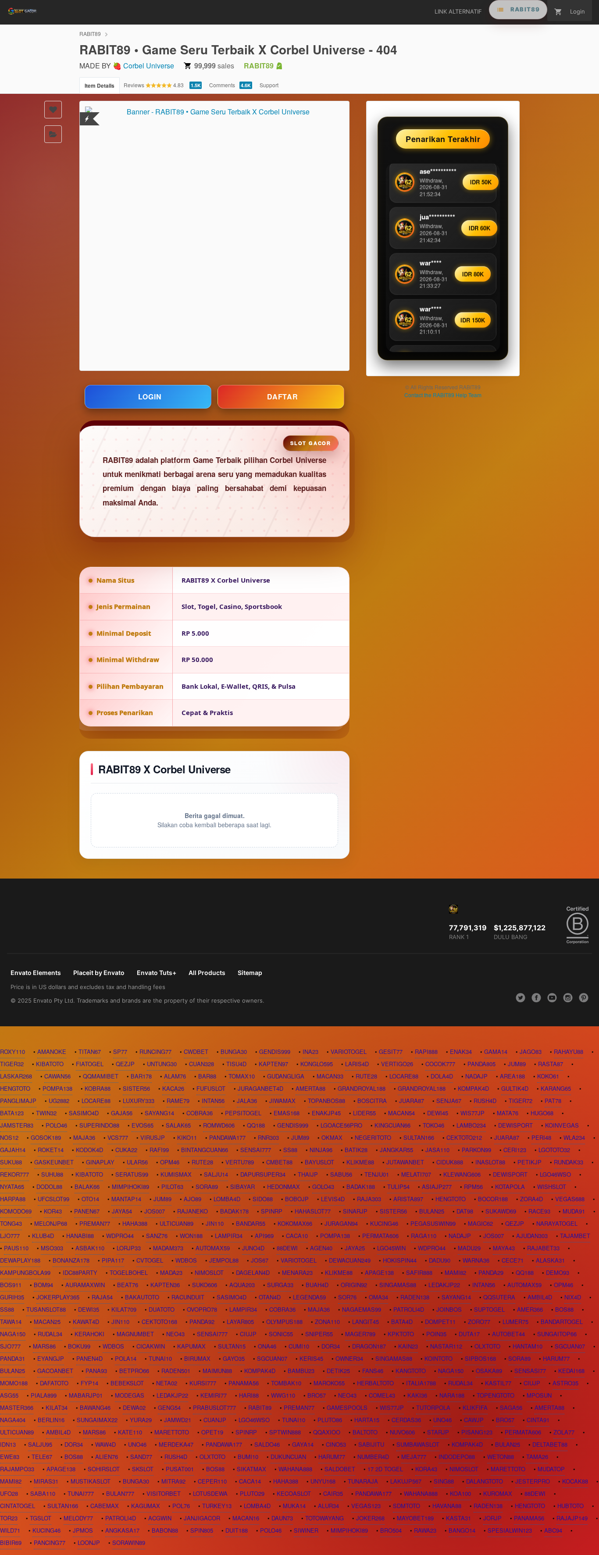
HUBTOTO (570, 1506)
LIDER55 (364, 1113)
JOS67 (259, 1260)
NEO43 (175, 1334)
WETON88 (500, 1456)
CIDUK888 (449, 1162)
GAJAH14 (12, 1150)
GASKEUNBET (54, 1162)
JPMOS (83, 1530)
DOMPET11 (440, 1321)
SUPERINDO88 (99, 1125)
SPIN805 (201, 1530)
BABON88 (165, 1530)
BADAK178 (234, 1211)
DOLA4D (442, 1076)
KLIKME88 (360, 1162)
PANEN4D (89, 1358)
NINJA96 (321, 1150)
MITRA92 (173, 1481)
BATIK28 (356, 1150)
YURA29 (141, 1420)
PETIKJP (529, 1162)
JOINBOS (449, 1309)
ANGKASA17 (122, 1530)
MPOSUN (539, 1395)
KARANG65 (556, 1088)
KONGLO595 (316, 1064)
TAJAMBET (575, 1235)
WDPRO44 (120, 1235)
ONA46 (267, 1346)
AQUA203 (242, 1285)
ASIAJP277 (437, 1186)
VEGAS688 (570, 1199)
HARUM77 (556, 1358)
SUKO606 (204, 1285)
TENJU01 (376, 1174)
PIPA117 (113, 1260)
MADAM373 (168, 1248)
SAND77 (141, 1456)
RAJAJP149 (572, 1518)
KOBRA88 (98, 1088)
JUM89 (517, 1064)
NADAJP (476, 1076)
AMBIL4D (540, 1297)
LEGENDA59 (309, 1297)
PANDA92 (201, 1321)
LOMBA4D (227, 1199)
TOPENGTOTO (495, 1395)
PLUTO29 (252, 1493)
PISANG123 (476, 1432)
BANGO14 (462, 1530)
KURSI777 (202, 1383)
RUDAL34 (50, 1334)
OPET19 (212, 1432)
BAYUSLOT (319, 1162)
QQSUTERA (499, 1297)
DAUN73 (282, 1518)
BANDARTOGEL (562, 1321)
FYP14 (89, 1383)
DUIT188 (236, 1530)
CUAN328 (201, 1064)
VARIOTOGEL (349, 1051)
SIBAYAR (242, 1186)
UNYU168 (322, 1481)
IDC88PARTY (80, 1272)
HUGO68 (542, 1113)
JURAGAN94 (341, 1223)
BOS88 (564, 1309)
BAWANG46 (95, 1407)
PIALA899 (44, 1395)
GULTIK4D (514, 1088)
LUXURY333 (138, 1100)
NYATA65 (12, 1186)
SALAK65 (178, 1125)
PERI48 (541, 1137)
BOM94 (43, 1285)
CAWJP (474, 1420)
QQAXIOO (326, 1432)
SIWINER (306, 1530)
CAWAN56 (57, 1076)
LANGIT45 (365, 1321)
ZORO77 (479, 1321)
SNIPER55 (319, 1334)
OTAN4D (270, 1297)
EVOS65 (142, 1125)
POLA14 (125, 1358)
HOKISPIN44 (400, 1260)
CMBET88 (279, 1162)
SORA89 (207, 1186)
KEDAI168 (571, 1370)
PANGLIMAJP (18, 1100)
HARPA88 (12, 1199)
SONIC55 (281, 1334)
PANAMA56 (243, 1383)
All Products (207, 972)
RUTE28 (366, 1076)
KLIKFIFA (475, 1407)
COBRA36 (199, 1113)
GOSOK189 (46, 1137)
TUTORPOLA (433, 1407)
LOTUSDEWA (210, 1493)
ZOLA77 (563, 1432)
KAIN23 (408, 1346)
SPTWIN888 (285, 1432)
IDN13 (8, 1444)
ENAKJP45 (326, 1113)
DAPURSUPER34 (262, 1174)
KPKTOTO (401, 1334)
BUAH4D (317, 1285)
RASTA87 (550, 1064)
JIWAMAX (282, 1100)
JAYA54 (122, 1211)
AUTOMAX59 (213, 1248)
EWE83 (9, 1456)
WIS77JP (472, 1113)
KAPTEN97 (273, 1064)
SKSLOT (142, 1469)
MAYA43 (504, 1248)
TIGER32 (12, 1064)
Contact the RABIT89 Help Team (442, 395)
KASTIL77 (498, 1383)
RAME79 (178, 1100)
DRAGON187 (369, 1346)
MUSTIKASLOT (91, 1481)
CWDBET (196, 1051)
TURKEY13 (217, 1506)
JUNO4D (253, 1248)
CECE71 (513, 1260)
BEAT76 (127, 1285)
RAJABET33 (543, 1248)
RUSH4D (485, 1100)
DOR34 (330, 1346)
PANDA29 (490, 1272)
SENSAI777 (255, 1150)
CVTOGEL (149, 1260)
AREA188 (512, 1076)
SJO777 (10, 1346)
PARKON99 (476, 1150)
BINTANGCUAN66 (204, 1150)
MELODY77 (78, 1518)
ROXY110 (12, 1051)
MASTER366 (16, 1407)
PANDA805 (481, 1064)
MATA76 (507, 1113)
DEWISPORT (515, 1125)
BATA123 (12, 1113)
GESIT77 (391, 1051)
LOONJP (89, 1542)
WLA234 (574, 1137)
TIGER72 (520, 1100)
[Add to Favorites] (53, 109)
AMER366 (530, 1309)
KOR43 (53, 1211)
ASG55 (9, 1395)
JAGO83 (531, 1051)
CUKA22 (126, 1150)
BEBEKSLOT (127, 1383)
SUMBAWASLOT (417, 1444)
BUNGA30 (234, 1051)
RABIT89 (90, 33)
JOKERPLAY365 (57, 1297)
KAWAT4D (86, 1321)
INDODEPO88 (457, 1456)
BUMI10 (248, 1456)
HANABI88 (80, 1235)
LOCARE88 (403, 1076)
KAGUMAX (145, 1506)
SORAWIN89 (128, 1542)
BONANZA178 (71, 1260)
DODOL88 (49, 1186)
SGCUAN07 (570, 1346)
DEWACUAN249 (350, 1260)
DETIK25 (338, 1370)
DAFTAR (282, 396)
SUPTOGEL (489, 1309)
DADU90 (439, 1260)
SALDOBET (339, 1469)
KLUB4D (43, 1235)
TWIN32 (46, 1113)
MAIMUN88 (217, 1370)
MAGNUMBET (135, 1334)
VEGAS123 (366, 1506)
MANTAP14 (126, 1199)
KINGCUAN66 (392, 1125)
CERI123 (514, 1150)
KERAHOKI (89, 1334)
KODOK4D (89, 1150)
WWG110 (283, 1395)
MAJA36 (84, 1137)
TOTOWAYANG (324, 1518)
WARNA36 (476, 1260)
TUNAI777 (81, 1493)
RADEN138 (414, 1297)
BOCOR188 (493, 1199)
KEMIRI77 (213, 1395)
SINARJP (355, 1211)
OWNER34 (349, 1358)
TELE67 (42, 1456)
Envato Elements (36, 972)
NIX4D (572, 1297)
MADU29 (469, 1248)
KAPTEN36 (165, 1285)
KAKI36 (417, 1395)
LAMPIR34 (228, 1235)
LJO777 (10, 1235)
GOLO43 (323, 1186)
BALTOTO (365, 1432)
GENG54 (169, 1407)
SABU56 (341, 1174)
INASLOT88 (490, 1162)
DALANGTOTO (484, 1481)
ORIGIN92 (354, 1285)
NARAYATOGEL (557, 1223)
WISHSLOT (551, 1186)
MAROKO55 (329, 1383)
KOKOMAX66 (295, 1223)
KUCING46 (384, 1223)
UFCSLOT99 (53, 1199)
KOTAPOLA (510, 1186)
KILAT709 (123, 1309)
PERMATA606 (380, 1235)
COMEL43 (382, 1395)
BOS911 (10, 1285)
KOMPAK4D (473, 1088)
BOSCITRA (372, 1100)
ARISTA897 (408, 1199)
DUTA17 (469, 1334)
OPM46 (169, 1162)
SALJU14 (216, 1174)
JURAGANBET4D (260, 1088)
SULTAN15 (232, 1346)
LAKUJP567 (405, 1481)
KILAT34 (57, 1407)
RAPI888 (426, 1051)
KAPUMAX (191, 1346)
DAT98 (464, 1211)
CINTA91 (538, 1420)
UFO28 (9, 1493)
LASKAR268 (16, 1076)
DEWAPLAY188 (20, 1260)
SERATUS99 (131, 1174)
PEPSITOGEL (243, 1113)
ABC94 (553, 1530)
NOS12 (9, 1137)
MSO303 (52, 1248)
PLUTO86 (329, 1420)
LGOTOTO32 (554, 1150)
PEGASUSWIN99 (433, 1223)
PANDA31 (12, 1358)
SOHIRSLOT (104, 1469)
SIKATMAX (251, 1469)
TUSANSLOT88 (46, 1309)
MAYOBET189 (415, 1518)
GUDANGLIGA (285, 1076)
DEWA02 (134, 1407)
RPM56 (473, 1186)
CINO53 (336, 1444)
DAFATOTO (54, 1383)
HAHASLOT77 (313, 1211)
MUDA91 (574, 1211)
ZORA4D (531, 1199)
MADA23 (171, 1272)
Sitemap (250, 972)
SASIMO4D (84, 1113)
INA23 (310, 1051)
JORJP (492, 1518)
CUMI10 (299, 1346)
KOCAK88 (575, 1481)
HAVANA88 (446, 1506)
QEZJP (125, 1064)
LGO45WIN (391, 1248)
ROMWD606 (219, 1125)
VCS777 (117, 1137)
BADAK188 (360, 1186)
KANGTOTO (411, 1370)
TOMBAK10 (286, 1383)
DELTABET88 (549, 1444)
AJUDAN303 (532, 1235)
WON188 (191, 1235)
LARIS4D (357, 1064)
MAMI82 (455, 1272)
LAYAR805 (240, 1321)
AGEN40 (321, 1248)
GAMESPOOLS (347, 1407)
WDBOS (186, 1260)
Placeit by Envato (99, 972)
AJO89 (192, 1199)
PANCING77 (49, 1542)
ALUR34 (328, 1506)
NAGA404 (12, 1420)
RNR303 (268, 1137)
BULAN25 (431, 1211)
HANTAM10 (527, 1346)
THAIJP (308, 1174)
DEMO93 (557, 1272)
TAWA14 (10, 1321)
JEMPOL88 (224, 1260)
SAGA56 (511, 1407)
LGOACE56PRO (341, 1125)
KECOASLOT (294, 1493)
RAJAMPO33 (17, 1469)
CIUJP (248, 1334)
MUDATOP (551, 1469)
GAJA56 (121, 1113)
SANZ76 (157, 1235)
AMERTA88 (310, 1088)
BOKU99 (79, 1346)
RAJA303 (369, 1199)
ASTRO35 (565, 1383)
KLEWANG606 (462, 1174)
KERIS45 (311, 1358)
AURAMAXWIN (85, 1285)
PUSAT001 (180, 1469)
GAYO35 (234, 1358)
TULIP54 (398, 1186)
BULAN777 (120, 1493)
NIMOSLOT (209, 1272)
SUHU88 (52, 1174)
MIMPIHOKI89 (130, 1186)
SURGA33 (280, 1285)
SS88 (290, 1150)
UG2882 (59, 1100)
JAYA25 (355, 1248)
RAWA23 (425, 1530)
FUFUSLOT (210, 1088)
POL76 (181, 1506)
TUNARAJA (363, 1481)
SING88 (444, 1481)
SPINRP (271, 1211)
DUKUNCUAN (288, 1456)
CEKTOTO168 (159, 1321)
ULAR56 (137, 1162)
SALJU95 (40, 1444)
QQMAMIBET (100, 1076)
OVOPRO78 (202, 1309)
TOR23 (9, 1518)
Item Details (99, 85)
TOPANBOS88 (326, 1100)
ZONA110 (327, 1321)
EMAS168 (287, 1113)
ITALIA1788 (421, 1383)
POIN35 (436, 1334)
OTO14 (90, 1199)
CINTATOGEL (17, 1506)
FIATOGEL (89, 1064)
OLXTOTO (487, 1346)
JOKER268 (370, 1518)
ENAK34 (461, 1051)
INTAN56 (213, 1100)
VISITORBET (163, 1493)
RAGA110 (423, 1235)
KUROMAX (497, 1493)
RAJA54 (102, 1297)
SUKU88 (11, 1162)
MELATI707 (416, 1174)
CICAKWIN (150, 1346)
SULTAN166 (418, 1137)
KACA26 (173, 1088)
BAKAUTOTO (142, 1297)
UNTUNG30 (162, 1064)
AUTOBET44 (508, 1334)
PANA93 (96, 1370)
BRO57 (316, 1395)
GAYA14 (303, 1444)
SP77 (120, 1051)
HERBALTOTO (375, 1383)
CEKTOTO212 (464, 1137)
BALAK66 (87, 1186)
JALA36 (247, 1100)
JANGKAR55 (396, 1150)
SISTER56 (136, 1088)
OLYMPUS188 (284, 1321)
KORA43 (426, 1469)
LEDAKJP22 (444, 1285)
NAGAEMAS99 (361, 1309)
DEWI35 (88, 1309)
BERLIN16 (51, 1420)
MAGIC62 (480, 1223)
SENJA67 (448, 1100)
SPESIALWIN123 (510, 1530)
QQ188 (256, 1125)
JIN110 (215, 1223)
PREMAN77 (94, 1223)
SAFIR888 (419, 1272)
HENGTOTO (15, 1088)
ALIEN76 (106, 1456)
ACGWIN (159, 1518)
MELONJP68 (50, 1223)
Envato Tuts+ (156, 972)
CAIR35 (333, 1493)
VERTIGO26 (397, 1064)
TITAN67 (89, 1051)
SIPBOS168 (480, 1358)
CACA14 (250, 1481)
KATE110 (130, 1432)
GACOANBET (55, 1370)
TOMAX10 (241, 1076)
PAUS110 (16, 1248)
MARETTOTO (171, 1432)
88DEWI (287, 1248)
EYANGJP (50, 1358)
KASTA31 (458, 1518)
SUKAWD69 (500, 1211)
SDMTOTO (406, 1506)
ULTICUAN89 (176, 1223)
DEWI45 (437, 1113)
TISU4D (236, 1064)
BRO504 (391, 1530)
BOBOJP (297, 1199)
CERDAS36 (406, 1420)
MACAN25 (47, 1321)
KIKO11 (187, 1137)
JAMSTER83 (16, 1125)
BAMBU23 (301, 1370)
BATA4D (402, 1321)
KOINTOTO (438, 1358)
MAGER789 (360, 1334)
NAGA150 (12, 1334)
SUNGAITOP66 (557, 1334)
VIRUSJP (152, 1137)
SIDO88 (263, 1199)
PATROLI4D (408, 1309)
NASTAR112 (446, 1346)
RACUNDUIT (187, 1297)
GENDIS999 (274, 1051)
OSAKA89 (489, 1370)
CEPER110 (212, 1481)
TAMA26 (537, 1456)
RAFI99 (159, 1150)
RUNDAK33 (568, 1162)
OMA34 (378, 1297)
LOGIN (150, 396)
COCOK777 (440, 1064)
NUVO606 (402, 1432)
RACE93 (539, 1211)
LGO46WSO (555, 1174)
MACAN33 (330, 1076)
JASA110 (437, 1150)
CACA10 (297, 1235)
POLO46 (56, 1125)
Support (269, 85)
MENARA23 (297, 1272)
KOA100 (460, 1493)
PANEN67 (87, 1211)
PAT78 (553, 1100)
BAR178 (141, 1076)
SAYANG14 (159, 1113)
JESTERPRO (532, 1481)
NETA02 (166, 1383)
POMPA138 (57, 1088)
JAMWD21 (177, 1420)
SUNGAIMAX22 (97, 1420)
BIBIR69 (10, 1542)
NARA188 (451, 1395)
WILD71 (10, 1530)
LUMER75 (515, 1321)
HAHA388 (134, 1223)
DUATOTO (162, 1309)
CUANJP (214, 1420)
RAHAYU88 (568, 1051)
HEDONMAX (283, 1186)
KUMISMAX (176, 1174)
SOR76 (347, 1297)
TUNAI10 (160, 1358)
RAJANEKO (192, 1211)
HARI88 (249, 1395)
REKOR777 (14, 1174)
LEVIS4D (333, 1199)
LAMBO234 (471, 1125)
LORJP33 (129, 1248)
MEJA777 (413, 1456)
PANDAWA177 (227, 1137)
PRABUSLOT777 (214, 1407)
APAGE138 (379, 1272)
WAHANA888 (295, 1469)
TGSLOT (40, 1518)
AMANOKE (51, 1051)
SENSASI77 (530, 1370)
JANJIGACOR (202, 1518)
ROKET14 (51, 1150)
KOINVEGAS (562, 1125)
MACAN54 (401, 1113)
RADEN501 (175, 1370)
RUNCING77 (155, 1051)
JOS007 (154, 1211)
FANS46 (372, 1370)
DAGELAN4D (253, 1272)
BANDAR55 (250, 1223)
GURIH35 (12, 1297)
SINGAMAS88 (397, 1285)
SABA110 (42, 1493)
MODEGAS (129, 1395)
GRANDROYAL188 (361, 1088)
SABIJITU (371, 1444)
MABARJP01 (86, 1395)
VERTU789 (239, 1162)
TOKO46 (433, 1125)
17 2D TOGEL (385, 1469)
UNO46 (442, 1420)
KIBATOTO (50, 1064)
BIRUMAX (197, 1358)
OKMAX (331, 1137)
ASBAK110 (89, 1248)
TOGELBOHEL (129, 1272)
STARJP (438, 1432)
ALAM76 (175, 1076)
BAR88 (207, 1076)
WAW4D (105, 1444)
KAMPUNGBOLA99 (25, 1272)
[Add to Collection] (53, 134)
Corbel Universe (148, 65)
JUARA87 (411, 1100)
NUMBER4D (373, 1456)
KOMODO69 (16, 1211)
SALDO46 (267, 1444)
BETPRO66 (134, 1370)
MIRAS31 (46, 1481)
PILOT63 (172, 1186)
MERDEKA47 (176, 1444)
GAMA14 (495, 1051)
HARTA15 (366, 1420)
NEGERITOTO (373, 1137)
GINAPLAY (100, 1162)
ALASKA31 (550, 1260)
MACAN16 (245, 1518)
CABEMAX (104, 1506)
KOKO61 (548, 1076)
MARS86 (44, 1346)
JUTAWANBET (405, 1162)
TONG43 (11, 1223)
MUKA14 (294, 1506)
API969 (264, 1235)
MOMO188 (14, 1383)
